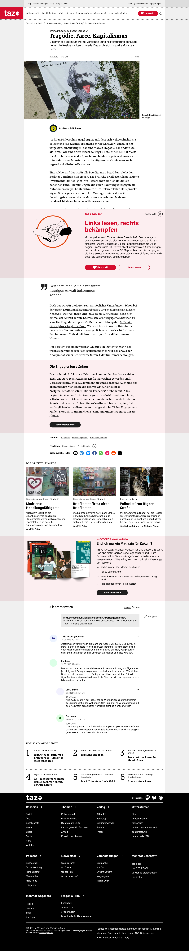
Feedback (66, 903)
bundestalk (31, 863)
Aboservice (67, 907)
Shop (28, 912)
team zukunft (68, 863)
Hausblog (102, 818)
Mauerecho (32, 876)
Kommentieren (69, 446)
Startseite (30, 23)
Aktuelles (101, 814)
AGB (137, 933)
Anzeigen (31, 917)
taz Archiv (137, 877)
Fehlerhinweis (84, 446)
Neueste (127, 607)
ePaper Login (68, 911)
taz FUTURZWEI (140, 868)
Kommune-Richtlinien (138, 928)
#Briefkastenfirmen (98, 437)
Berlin (40, 23)
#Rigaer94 (65, 437)
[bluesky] (154, 799)
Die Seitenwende (105, 823)
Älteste (136, 607)
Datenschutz (114, 933)
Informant (102, 933)
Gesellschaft (32, 823)
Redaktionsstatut (117, 928)
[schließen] (160, 214)
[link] (33, 13)
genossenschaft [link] (141, 3)
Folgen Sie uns (137, 798)
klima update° (33, 871)
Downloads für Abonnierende (76, 916)
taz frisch (66, 867)
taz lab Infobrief (69, 876)
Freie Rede (31, 880)
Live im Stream (104, 871)
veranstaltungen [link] (40, 3)
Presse (100, 831)
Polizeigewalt (68, 814)
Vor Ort (100, 867)
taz (34, 797)
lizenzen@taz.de (46, 932)
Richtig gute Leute (70, 823)
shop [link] (52, 3)
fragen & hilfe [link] (62, 3)
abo (134, 814)
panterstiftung (139, 831)
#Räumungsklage (80, 437)
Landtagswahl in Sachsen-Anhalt (74, 829)
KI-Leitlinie (155, 928)
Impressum (128, 933)
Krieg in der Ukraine (71, 836)
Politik (29, 814)
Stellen (100, 827)
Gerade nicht (150, 214)
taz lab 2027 (103, 880)
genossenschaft (140, 818)
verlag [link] (28, 3)
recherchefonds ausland (144, 827)
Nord (28, 840)
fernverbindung (34, 867)
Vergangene (103, 876)
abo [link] (130, 3)
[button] (161, 13)
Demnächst (102, 863)
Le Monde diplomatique (144, 872)
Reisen (29, 903)
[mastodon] (148, 799)
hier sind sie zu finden (82, 623)
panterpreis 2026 (141, 836)
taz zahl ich (137, 823)
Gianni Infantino (69, 818)
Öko (28, 818)
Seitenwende (147, 933)
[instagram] (161, 799)
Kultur (29, 827)
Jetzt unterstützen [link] (65, 424)
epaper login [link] (155, 3)
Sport (29, 831)
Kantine (30, 908)
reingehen (31, 885)
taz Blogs (136, 863)
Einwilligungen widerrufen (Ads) (113, 937)
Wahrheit (30, 845)
